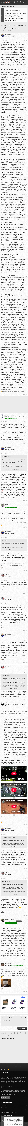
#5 (26, 537)
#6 (26, 580)
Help (24, 1066)
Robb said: (4, 540)
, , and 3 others (13, 391)
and (5, 525)
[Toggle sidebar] (26, 2)
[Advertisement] (14, 405)
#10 (26, 709)
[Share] (25, 40)
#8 (26, 640)
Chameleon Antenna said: (8, 837)
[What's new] (20, 2)
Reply (25, 394)
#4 (26, 511)
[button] (1, 2)
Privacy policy (18, 1066)
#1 (26, 40)
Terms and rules (10, 1066)
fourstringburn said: (6, 456)
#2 (26, 421)
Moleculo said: (5, 675)
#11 (26, 834)
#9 (26, 672)
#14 (26, 969)
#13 (26, 926)
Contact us (3, 1066)
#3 (26, 453)
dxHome (3, 1069)
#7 (26, 603)
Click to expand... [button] (14, 469)
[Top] (6, 1069)
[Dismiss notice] (22, 1118)
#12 (26, 878)
